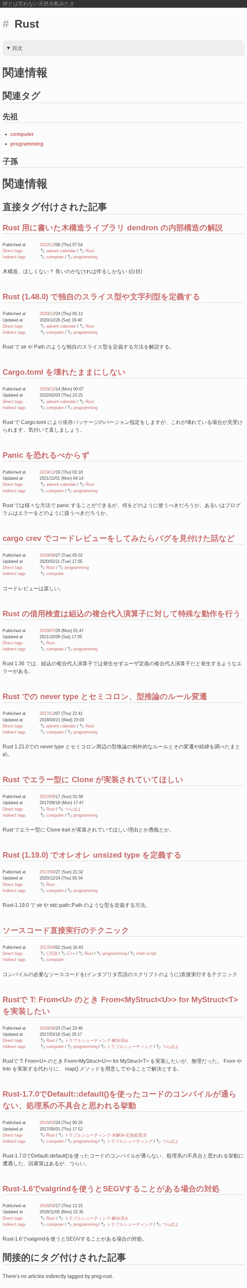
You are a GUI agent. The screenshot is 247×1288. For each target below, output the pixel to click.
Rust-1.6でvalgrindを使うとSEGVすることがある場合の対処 (111, 1188)
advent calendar (61, 250)
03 (52, 1122)
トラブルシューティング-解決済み (97, 1040)
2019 (44, 472)
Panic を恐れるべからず (46, 455)
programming (26, 144)
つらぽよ (73, 809)
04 (52, 947)
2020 (44, 313)
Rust (90, 250)
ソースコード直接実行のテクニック (66, 930)
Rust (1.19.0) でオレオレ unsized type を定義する (92, 855)
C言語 (52, 953)
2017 (44, 713)
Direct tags (13, 250)
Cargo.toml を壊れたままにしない (64, 372)
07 (52, 630)
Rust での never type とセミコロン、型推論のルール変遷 (105, 696)
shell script (146, 953)
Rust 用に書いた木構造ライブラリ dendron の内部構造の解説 (113, 227)
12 (52, 244)
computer (22, 134)
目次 (17, 48)
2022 (44, 244)
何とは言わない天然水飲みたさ (39, 3)
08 (52, 555)
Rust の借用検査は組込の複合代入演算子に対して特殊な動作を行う (122, 613)
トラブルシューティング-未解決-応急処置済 (106, 1135)
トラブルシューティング (130, 1046)
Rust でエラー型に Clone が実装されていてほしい (93, 779)
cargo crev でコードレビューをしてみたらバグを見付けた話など (119, 538)
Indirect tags (14, 257)
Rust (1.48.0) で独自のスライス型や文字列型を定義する (101, 296)
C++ (71, 953)
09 (52, 796)
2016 (44, 1028)
